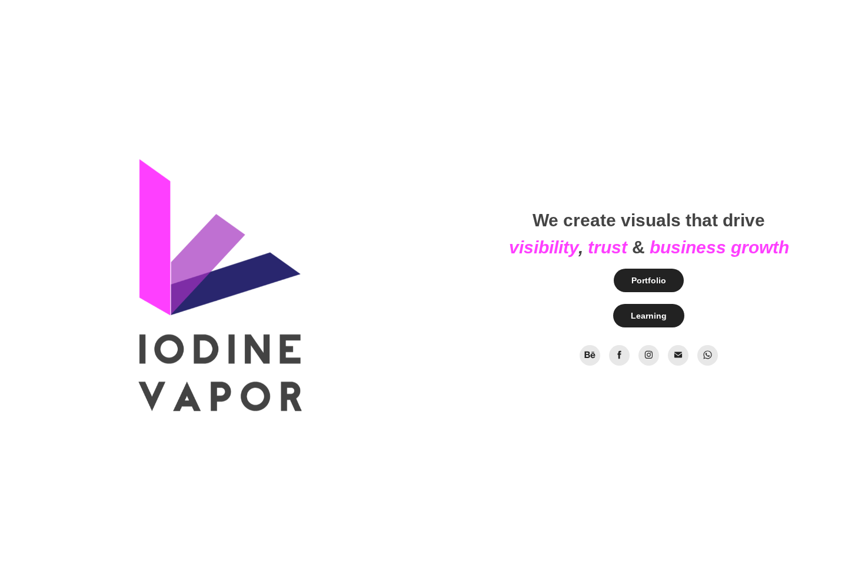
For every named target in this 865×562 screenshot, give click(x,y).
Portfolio (648, 280)
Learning (649, 315)
